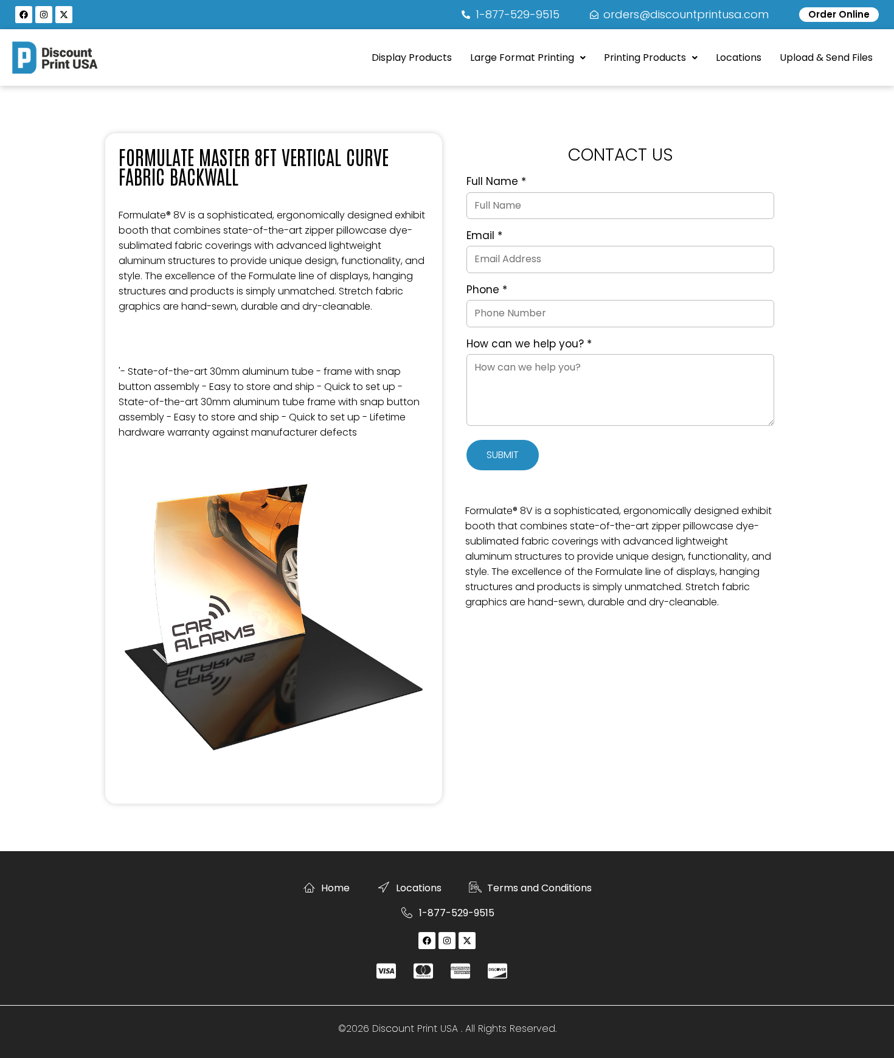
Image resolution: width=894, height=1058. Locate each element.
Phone (486, 290)
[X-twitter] (63, 14)
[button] (528, 58)
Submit (503, 455)
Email (484, 236)
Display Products (412, 57)
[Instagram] (43, 14)
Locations (738, 57)
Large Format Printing (522, 57)
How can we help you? (529, 344)
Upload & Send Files (826, 57)
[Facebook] (23, 14)
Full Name (496, 182)
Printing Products (645, 57)
